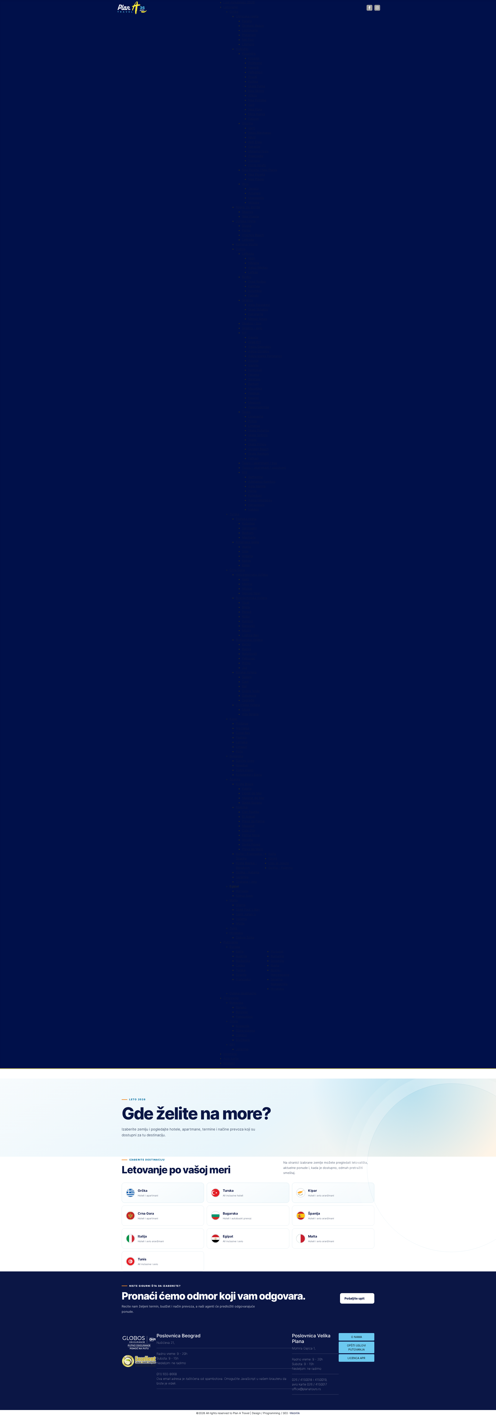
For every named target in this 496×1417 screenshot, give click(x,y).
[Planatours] (132, 7)
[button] (234, 886)
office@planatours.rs (306, 1389)
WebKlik (295, 1413)
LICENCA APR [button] (356, 1358)
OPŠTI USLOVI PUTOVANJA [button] (356, 1347)
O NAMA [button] (356, 1336)
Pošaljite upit (354, 1298)
